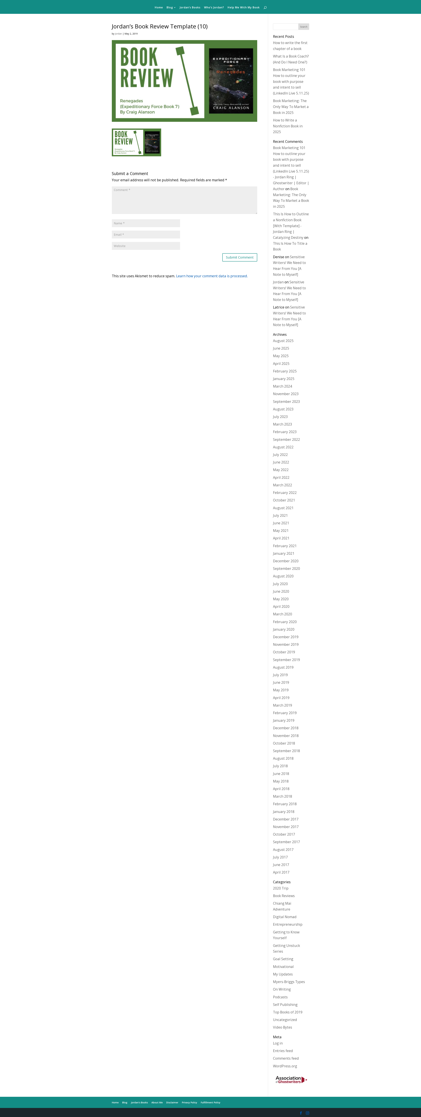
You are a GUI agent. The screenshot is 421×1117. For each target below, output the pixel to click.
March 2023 (282, 424)
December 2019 (285, 637)
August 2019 (283, 667)
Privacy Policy (189, 1102)
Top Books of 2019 (287, 1012)
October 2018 (284, 743)
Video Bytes (282, 1027)
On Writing (282, 989)
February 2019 (285, 713)
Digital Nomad (285, 917)
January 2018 (283, 811)
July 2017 (280, 857)
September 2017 (286, 842)
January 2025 (283, 378)
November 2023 (286, 394)
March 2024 (282, 386)
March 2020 (282, 614)
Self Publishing (285, 1004)
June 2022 (281, 462)
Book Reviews (284, 895)
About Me (157, 1102)
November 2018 (286, 735)
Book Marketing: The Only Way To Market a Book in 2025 (291, 106)
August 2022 (283, 447)
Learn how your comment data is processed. (212, 276)
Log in (278, 1043)
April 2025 (281, 363)
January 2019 (283, 720)
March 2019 (282, 705)
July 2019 (280, 675)
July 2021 (280, 515)
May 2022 (281, 469)
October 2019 (284, 652)
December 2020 (285, 561)
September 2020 (286, 568)
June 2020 (281, 591)
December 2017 (285, 819)
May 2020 (281, 599)
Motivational (283, 966)
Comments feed (286, 1058)
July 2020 (280, 584)
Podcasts (280, 997)
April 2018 (281, 788)
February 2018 (285, 804)
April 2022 (281, 477)
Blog (170, 7)
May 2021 (281, 530)
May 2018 (281, 781)
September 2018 (286, 751)
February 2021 (285, 546)
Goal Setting (283, 959)
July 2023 (280, 416)
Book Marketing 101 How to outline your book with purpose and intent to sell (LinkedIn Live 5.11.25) (291, 81)
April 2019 (281, 697)
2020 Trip (280, 888)
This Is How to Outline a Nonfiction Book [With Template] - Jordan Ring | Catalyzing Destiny (291, 226)
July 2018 (280, 766)
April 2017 (281, 872)
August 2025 (283, 340)
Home (159, 7)
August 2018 (283, 758)
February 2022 (285, 492)
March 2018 (282, 796)
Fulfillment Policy (210, 1102)
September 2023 (286, 401)
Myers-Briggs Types (289, 981)
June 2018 (281, 773)
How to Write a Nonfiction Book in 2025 (288, 126)
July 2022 (280, 454)
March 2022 (282, 485)
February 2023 (285, 431)
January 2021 (283, 553)
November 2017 (286, 826)
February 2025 (285, 371)
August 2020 (283, 576)
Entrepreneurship (287, 924)
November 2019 (286, 644)
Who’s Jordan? (214, 7)
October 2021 (284, 500)
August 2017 (283, 849)
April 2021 (281, 538)
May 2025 (281, 356)
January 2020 (283, 629)
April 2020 (281, 606)
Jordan (118, 33)
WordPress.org (285, 1066)
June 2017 (281, 864)
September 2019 (286, 659)
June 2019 (281, 682)
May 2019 (281, 690)
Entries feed (283, 1050)
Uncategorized (285, 1019)
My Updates (283, 974)
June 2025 (281, 348)
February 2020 (285, 621)
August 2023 (283, 409)
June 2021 (281, 523)
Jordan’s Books (190, 7)
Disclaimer (172, 1102)
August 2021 (283, 508)
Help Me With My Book (244, 7)
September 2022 (286, 439)
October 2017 (284, 834)
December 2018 (285, 728)
